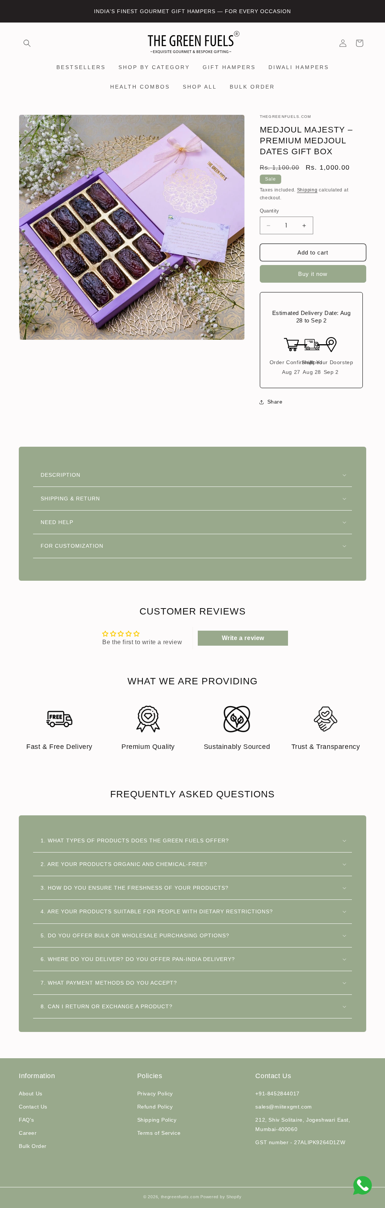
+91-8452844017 (277, 1094)
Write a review (243, 638)
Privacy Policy (155, 1094)
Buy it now (312, 274)
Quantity (269, 211)
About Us (30, 1094)
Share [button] (275, 402)
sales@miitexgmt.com (283, 1107)
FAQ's (26, 1120)
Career (28, 1133)
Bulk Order (33, 1146)
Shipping (307, 190)
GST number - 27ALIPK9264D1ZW (300, 1142)
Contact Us (33, 1107)
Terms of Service (159, 1133)
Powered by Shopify (221, 1196)
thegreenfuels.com (180, 1196)
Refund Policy (155, 1107)
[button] (27, 43)
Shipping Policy (157, 1120)
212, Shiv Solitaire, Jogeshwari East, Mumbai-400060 (302, 1124)
